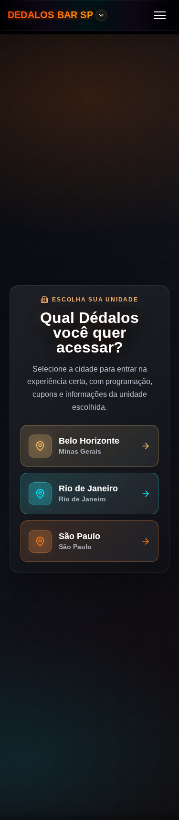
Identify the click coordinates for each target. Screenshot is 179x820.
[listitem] (90, 445)
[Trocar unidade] (101, 15)
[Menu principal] (159, 15)
